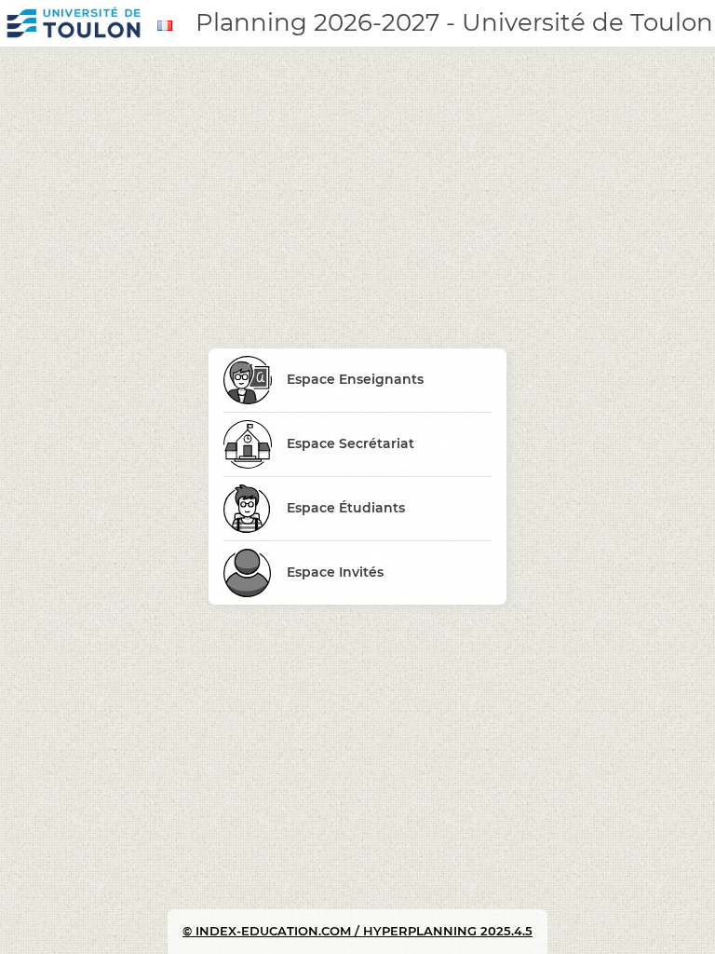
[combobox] (167, 25)
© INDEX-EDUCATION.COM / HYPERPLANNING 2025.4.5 (357, 930)
